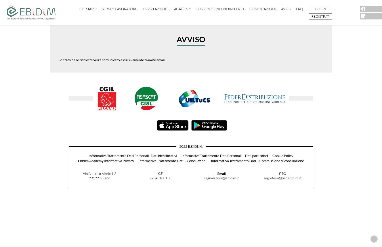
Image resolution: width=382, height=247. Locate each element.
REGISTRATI (320, 16)
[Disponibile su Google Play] (209, 129)
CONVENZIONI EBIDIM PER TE (220, 9)
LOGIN (320, 9)
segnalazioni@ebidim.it (221, 178)
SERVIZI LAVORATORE (119, 9)
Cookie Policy (282, 155)
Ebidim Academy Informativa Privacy (106, 161)
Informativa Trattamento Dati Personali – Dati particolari (224, 155)
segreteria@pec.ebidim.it (282, 178)
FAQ (299, 9)
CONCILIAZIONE (263, 9)
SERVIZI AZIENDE (155, 9)
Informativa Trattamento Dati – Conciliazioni (172, 161)
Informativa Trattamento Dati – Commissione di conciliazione (257, 161)
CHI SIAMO (88, 9)
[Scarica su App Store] (173, 129)
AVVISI (286, 9)
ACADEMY (182, 9)
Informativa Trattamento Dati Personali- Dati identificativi (133, 155)
